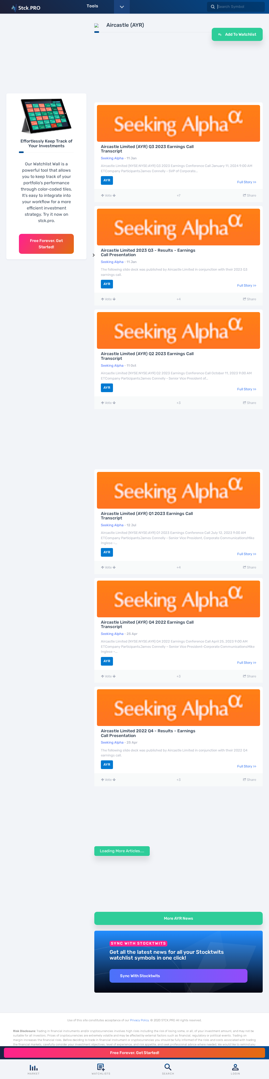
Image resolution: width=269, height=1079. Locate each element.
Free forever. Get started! (46, 243)
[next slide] (94, 255)
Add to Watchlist (240, 34)
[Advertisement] (46, 55)
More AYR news (178, 918)
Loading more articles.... (122, 851)
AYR (107, 180)
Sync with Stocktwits (140, 975)
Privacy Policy (139, 1020)
